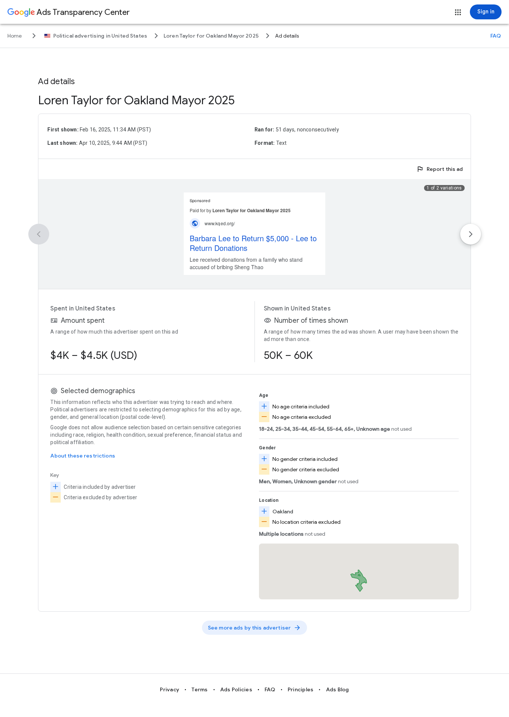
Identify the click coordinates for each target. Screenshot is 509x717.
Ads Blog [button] (337, 689)
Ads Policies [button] (236, 689)
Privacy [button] (169, 689)
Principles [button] (301, 689)
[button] (457, 12)
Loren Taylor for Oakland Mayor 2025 (136, 100)
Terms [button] (200, 689)
